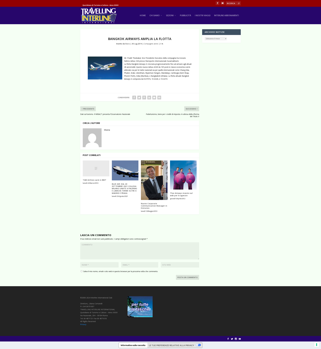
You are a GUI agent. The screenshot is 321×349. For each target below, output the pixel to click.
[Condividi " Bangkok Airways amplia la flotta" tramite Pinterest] (144, 97)
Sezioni (170, 15)
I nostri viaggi (202, 15)
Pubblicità (185, 15)
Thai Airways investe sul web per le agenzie (181, 194)
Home (143, 15)
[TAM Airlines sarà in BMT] (96, 168)
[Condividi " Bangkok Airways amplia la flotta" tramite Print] (159, 97)
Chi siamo (154, 15)
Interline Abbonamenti (226, 15)
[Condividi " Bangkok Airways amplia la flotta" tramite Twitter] (139, 97)
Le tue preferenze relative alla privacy (171, 345)
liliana (127, 43)
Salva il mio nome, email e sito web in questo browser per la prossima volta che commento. (120, 271)
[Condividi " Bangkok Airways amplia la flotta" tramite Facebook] (134, 97)
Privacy (83, 324)
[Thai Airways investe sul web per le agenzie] (183, 175)
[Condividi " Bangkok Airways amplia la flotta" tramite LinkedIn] (149, 97)
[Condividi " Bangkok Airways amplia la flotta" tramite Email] (154, 97)
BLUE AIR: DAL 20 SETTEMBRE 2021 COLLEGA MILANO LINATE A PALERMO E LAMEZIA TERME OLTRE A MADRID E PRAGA (124, 188)
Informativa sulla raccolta (133, 345)
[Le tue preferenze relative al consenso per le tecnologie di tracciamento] (316, 344)
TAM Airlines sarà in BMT (94, 180)
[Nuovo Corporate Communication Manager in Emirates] (154, 180)
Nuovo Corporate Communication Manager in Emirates (154, 205)
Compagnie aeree (151, 43)
